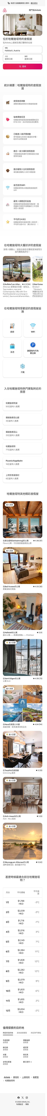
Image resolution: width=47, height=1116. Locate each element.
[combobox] (22, 50)
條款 (27, 1104)
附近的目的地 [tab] (8, 1033)
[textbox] (13, 59)
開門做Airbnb (35, 10)
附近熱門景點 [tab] (36, 1033)
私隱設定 (19, 1104)
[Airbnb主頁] (5, 10)
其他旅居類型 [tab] (22, 1033)
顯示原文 (34, 3)
